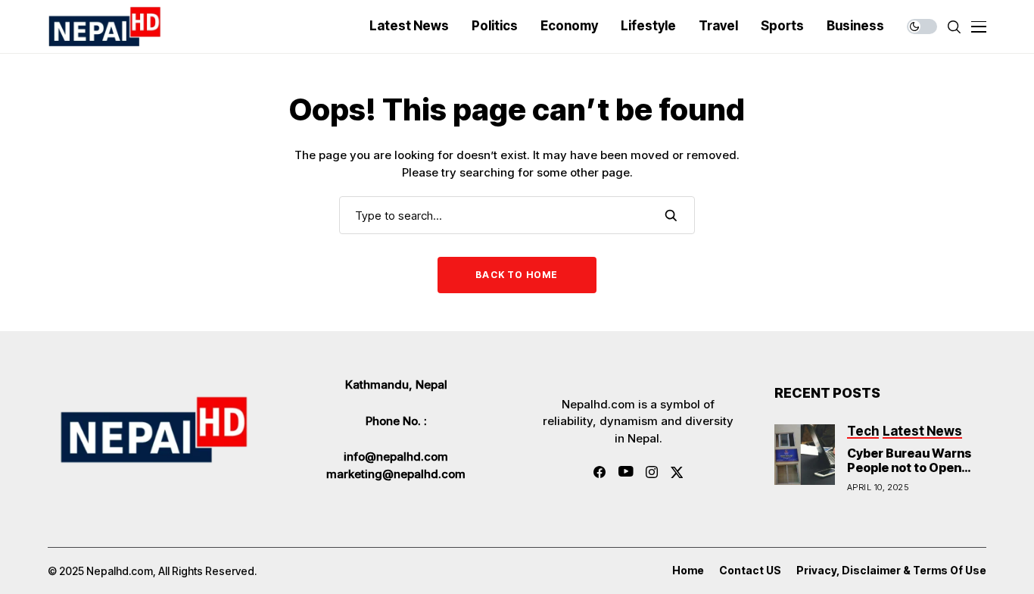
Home (688, 570)
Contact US (750, 570)
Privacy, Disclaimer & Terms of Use (891, 570)
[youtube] (625, 472)
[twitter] (677, 472)
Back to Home (516, 274)
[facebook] (599, 472)
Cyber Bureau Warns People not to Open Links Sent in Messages (909, 475)
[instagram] (652, 472)
